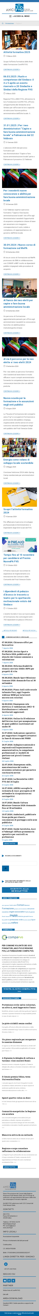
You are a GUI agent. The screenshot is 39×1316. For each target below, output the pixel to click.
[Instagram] (9, 1280)
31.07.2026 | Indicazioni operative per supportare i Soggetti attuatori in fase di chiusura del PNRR (19, 736)
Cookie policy (7, 1244)
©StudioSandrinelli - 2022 (26, 1313)
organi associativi (16, 912)
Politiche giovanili (23, 916)
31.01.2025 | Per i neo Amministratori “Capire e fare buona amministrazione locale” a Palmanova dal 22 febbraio (19, 132)
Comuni (20, 905)
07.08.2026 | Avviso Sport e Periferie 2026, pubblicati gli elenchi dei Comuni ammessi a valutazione (17, 655)
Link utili (5, 1294)
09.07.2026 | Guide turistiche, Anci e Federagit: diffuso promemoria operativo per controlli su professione (19, 833)
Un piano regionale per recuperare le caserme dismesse (19, 1040)
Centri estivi (13, 905)
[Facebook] (5, 1280)
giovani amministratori (20, 909)
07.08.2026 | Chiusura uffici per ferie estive (17, 643)
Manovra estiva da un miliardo (17, 1135)
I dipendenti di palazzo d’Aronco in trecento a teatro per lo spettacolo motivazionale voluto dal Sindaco (17, 598)
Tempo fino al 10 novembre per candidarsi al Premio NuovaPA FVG (18, 558)
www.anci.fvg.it (8, 1227)
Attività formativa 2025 (16, 52)
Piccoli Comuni (5, 916)
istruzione (30, 909)
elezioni (27, 905)
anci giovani (5, 905)
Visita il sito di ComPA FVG (11, 1290)
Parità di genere (30, 912)
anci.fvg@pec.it (10, 1226)
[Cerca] (5, 868)
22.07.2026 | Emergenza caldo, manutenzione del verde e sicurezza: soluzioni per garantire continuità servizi (19, 768)
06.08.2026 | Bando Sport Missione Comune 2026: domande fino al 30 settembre (19, 680)
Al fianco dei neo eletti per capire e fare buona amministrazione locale (18, 303)
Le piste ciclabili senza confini (17, 1023)
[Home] (2, 23)
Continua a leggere (11, 69)
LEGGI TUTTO (9, 843)
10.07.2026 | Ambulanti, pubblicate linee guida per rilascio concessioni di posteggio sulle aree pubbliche (19, 818)
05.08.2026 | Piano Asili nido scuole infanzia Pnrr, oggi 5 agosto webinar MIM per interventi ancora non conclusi (19, 693)
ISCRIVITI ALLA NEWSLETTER (19, 889)
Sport (33, 920)
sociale (29, 920)
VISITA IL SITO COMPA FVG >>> (19, 990)
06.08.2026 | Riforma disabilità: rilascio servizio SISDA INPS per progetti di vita (18, 668)
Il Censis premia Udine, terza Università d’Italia (16, 1078)
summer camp (6, 923)
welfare (14, 923)
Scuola (25, 920)
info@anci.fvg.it (11, 1224)
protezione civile (16, 920)
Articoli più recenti (9, 630)
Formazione (8, 908)
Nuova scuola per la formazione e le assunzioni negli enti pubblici (18, 401)
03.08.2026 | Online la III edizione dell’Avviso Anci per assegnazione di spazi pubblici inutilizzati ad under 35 (19, 722)
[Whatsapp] (6, 1264)
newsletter (5, 912)
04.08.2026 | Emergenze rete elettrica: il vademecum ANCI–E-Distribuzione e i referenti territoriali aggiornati (18, 708)
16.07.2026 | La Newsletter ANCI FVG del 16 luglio (17, 780)
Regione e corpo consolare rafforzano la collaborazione (16, 1149)
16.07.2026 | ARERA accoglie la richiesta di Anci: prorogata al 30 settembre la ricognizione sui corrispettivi (18, 792)
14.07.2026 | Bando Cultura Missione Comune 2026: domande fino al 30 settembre (19, 805)
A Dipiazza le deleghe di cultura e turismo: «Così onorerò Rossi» (18, 1059)
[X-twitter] (13, 1280)
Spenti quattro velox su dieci (16, 1098)
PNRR (14, 916)
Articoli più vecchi (30, 630)
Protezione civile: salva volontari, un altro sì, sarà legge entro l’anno (19, 1006)
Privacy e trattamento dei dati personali (15, 1240)
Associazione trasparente (11, 1236)
